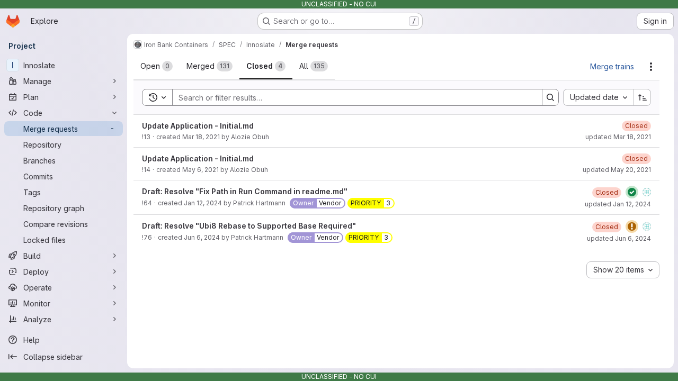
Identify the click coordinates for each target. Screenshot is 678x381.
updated (618, 137)
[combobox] (598, 97)
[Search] (550, 97)
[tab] (156, 66)
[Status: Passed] (632, 192)
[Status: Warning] (632, 226)
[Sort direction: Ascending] (642, 97)
